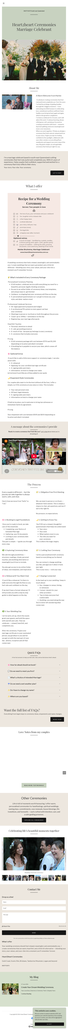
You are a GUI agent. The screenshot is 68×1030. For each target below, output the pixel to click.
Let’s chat (44, 431)
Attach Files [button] (6, 926)
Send (34, 932)
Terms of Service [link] (48, 938)
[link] (34, 993)
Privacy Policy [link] (39, 938)
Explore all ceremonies (34, 820)
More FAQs (57, 719)
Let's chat (57, 173)
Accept (49, 1024)
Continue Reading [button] (26, 993)
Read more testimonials (34, 785)
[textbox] (34, 902)
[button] (3, 3)
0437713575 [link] (27, 11)
